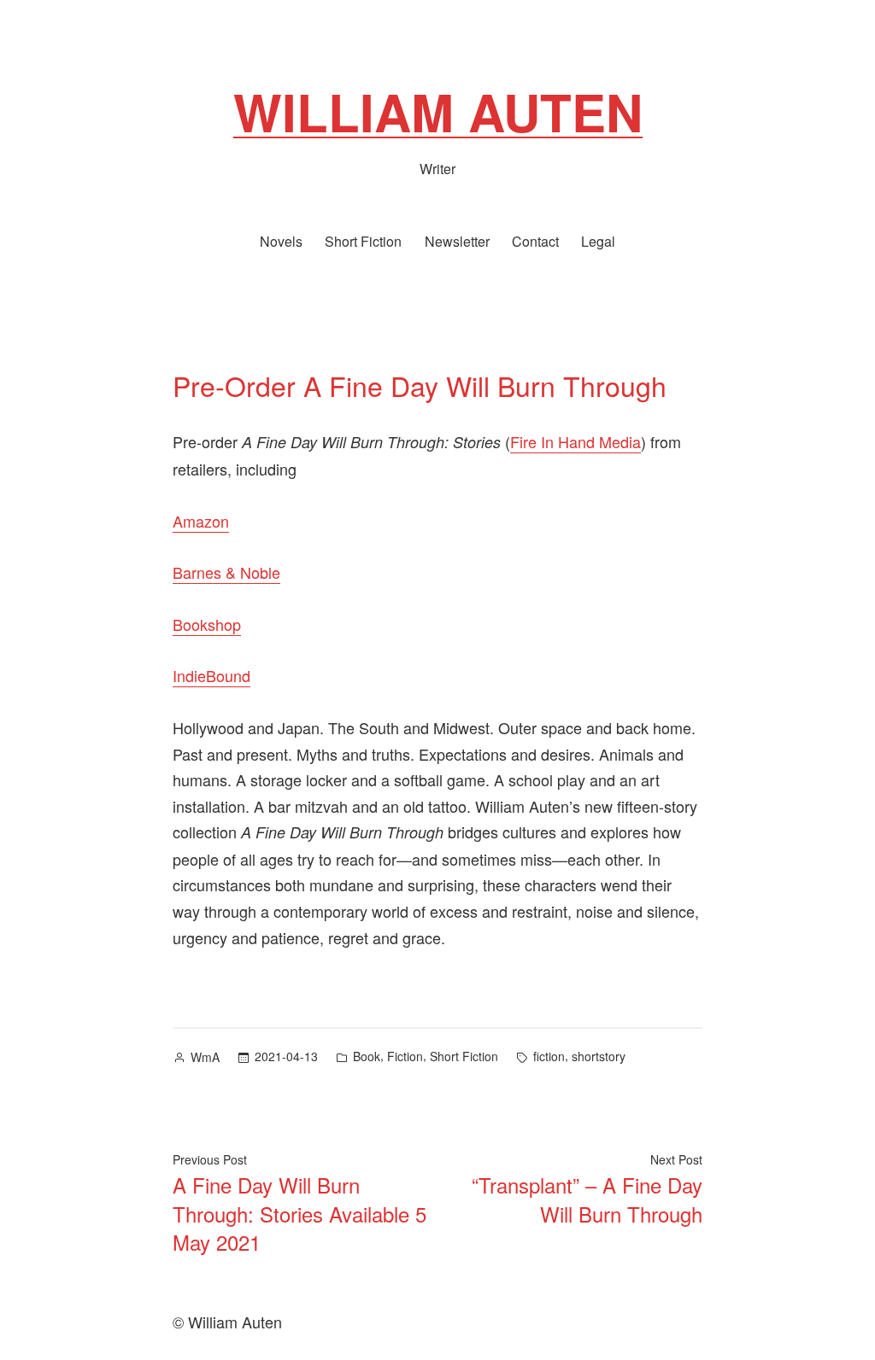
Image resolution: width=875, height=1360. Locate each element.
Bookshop (207, 624)
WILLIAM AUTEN (438, 111)
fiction (549, 1056)
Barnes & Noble (226, 572)
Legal (598, 241)
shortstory (598, 1056)
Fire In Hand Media (575, 441)
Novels (281, 241)
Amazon (201, 521)
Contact (535, 241)
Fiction (405, 1056)
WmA (205, 1056)
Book (366, 1056)
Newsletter (457, 241)
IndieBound (211, 675)
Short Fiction (363, 241)
